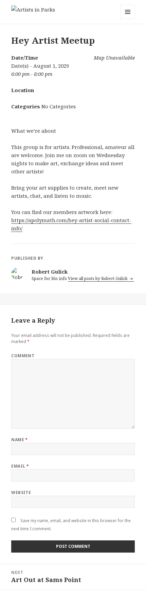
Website (21, 492)
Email (20, 466)
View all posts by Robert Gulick (98, 278)
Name (19, 440)
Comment (22, 356)
